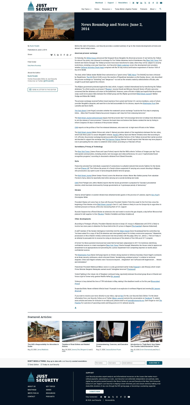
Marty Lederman (123, 65)
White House (91, 58)
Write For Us (33, 393)
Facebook (148, 298)
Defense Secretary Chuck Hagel (92, 67)
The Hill (89, 77)
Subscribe (153, 363)
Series (97, 9)
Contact (31, 396)
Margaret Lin (85, 349)
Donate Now (95, 392)
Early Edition (34, 365)
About (152, 9)
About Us (32, 386)
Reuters (109, 89)
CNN (76, 127)
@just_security (118, 298)
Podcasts (143, 9)
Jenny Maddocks (42, 349)
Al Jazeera (115, 276)
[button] (160, 9)
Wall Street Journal (144, 94)
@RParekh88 (48, 81)
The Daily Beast (80, 111)
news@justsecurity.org (136, 300)
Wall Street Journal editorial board (90, 118)
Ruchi (33, 76)
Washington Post (149, 103)
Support (111, 3)
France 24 (85, 168)
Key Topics (86, 9)
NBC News (132, 75)
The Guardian (136, 226)
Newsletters (123, 3)
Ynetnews (131, 269)
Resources (106, 9)
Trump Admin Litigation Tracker (126, 9)
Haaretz (137, 267)
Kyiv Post (154, 195)
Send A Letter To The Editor (44, 90)
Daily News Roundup (34, 65)
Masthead (99, 3)
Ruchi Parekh (34, 46)
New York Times (152, 60)
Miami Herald (125, 231)
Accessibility (110, 400)
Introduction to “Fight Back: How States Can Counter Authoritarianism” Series (145, 345)
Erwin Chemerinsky (146, 349)
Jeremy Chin (76, 349)
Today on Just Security (51, 365)
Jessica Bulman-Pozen (113, 349)
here (122, 296)
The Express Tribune (112, 139)
